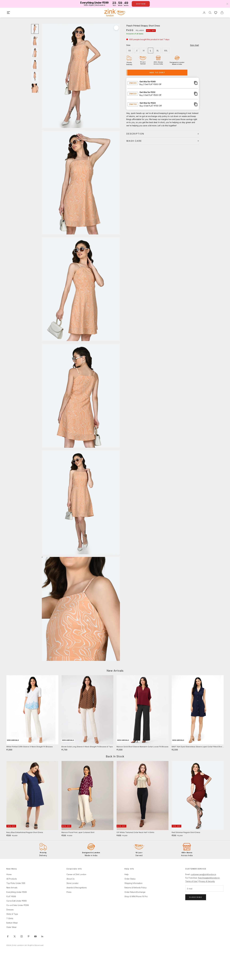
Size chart (194, 45)
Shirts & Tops (12, 914)
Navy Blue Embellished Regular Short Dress (24, 832)
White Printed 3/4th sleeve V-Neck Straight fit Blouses (29, 747)
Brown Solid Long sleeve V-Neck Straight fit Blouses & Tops (87, 747)
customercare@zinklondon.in (203, 874)
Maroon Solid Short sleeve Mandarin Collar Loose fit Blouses (143, 747)
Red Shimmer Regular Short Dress (186, 832)
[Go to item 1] (35, 29)
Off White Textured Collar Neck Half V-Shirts (135, 832)
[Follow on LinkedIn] (42, 936)
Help (126, 874)
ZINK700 (133, 104)
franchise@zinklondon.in (209, 878)
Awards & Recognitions (77, 887)
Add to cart (157, 72)
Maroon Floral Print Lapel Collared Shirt (77, 832)
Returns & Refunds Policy (135, 887)
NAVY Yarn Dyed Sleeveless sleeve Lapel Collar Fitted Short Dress (197, 747)
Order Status (129, 879)
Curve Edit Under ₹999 (16, 901)
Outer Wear (11, 927)
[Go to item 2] (35, 41)
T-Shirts (9, 918)
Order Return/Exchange (134, 892)
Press (69, 892)
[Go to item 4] (35, 64)
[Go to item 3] (35, 52)
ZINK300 (133, 83)
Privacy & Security (207, 881)
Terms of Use (191, 881)
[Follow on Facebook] (7, 936)
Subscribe (195, 897)
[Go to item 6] (35, 88)
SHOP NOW (140, 4)
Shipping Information (133, 883)
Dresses (10, 909)
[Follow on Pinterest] (28, 936)
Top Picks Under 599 (15, 883)
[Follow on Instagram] (21, 936)
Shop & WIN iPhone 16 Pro (136, 896)
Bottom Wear (12, 923)
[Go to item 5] (35, 76)
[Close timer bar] (227, 4)
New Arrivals (11, 887)
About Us (71, 879)
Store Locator (73, 883)
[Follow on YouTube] (35, 936)
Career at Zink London (76, 874)
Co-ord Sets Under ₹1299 (17, 905)
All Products (11, 879)
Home (9, 874)
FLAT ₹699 (11, 896)
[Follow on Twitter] (14, 936)
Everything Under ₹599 (16, 892)
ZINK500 (133, 94)
